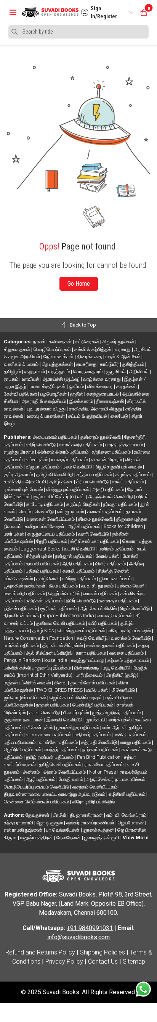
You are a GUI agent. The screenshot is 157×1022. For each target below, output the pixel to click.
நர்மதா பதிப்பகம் (120, 504)
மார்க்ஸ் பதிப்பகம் (22, 645)
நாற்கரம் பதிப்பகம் (100, 749)
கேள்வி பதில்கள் (21, 394)
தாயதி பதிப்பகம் (43, 564)
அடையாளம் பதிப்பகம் (55, 437)
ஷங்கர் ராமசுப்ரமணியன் (90, 823)
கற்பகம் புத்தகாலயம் (128, 660)
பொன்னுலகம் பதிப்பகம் (82, 630)
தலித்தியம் (133, 364)
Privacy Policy (64, 961)
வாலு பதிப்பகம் (136, 742)
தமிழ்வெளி (48, 578)
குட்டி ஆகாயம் (19, 474)
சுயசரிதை (87, 364)
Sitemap (134, 961)
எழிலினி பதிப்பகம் (127, 794)
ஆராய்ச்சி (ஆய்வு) (62, 379)
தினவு (61, 683)
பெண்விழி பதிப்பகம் (93, 705)
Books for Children (124, 526)
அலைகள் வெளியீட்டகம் (51, 519)
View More (136, 837)
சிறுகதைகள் (17, 349)
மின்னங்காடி (87, 668)
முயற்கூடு (96, 720)
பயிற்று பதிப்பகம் (79, 578)
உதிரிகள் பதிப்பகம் (45, 601)
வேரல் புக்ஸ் (108, 556)
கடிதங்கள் (127, 386)
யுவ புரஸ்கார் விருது (47, 409)
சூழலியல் (116, 371)
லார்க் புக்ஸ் (121, 720)
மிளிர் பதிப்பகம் (111, 564)
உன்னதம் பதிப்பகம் (118, 601)
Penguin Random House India (36, 660)
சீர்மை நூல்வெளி (96, 519)
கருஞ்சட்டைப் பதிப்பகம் (51, 534)
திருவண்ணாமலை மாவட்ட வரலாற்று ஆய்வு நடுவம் (55, 794)
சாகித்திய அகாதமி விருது (96, 409)
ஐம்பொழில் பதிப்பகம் (25, 697)
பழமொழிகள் (54, 394)
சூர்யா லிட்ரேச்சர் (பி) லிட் (60, 496)
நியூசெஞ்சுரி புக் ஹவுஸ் (119, 467)
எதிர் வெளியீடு (41, 444)
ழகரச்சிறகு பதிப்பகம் (78, 727)
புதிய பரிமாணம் (20, 742)
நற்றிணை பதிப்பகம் (112, 452)
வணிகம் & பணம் (22, 364)
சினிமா (11, 401)
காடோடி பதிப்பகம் (45, 504)
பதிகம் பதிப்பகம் (43, 571)
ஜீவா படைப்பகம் (116, 578)
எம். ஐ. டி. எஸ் (71, 511)
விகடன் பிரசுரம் (107, 459)
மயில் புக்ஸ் (97, 690)
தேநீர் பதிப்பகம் (52, 541)
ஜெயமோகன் (131, 823)
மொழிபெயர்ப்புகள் (53, 349)
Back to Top (82, 325)
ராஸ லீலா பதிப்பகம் (105, 764)
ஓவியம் (77, 386)
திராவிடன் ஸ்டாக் (22, 615)
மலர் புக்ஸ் (14, 534)
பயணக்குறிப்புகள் (48, 386)
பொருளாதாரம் (88, 371)
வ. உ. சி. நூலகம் (98, 586)
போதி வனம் (71, 779)
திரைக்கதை (90, 356)
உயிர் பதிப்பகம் (103, 623)
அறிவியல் (139, 371)
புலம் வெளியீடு (78, 467)
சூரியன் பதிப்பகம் (59, 608)
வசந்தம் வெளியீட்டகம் (95, 787)
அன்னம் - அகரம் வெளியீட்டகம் (55, 772)
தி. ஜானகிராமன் (87, 815)
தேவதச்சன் (38, 815)
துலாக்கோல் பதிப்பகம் (93, 683)
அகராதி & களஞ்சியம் (44, 401)
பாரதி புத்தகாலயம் (124, 444)
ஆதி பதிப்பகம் (77, 564)
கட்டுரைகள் (87, 341)
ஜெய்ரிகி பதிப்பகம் (23, 749)
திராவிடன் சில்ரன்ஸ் (63, 645)
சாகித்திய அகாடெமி (25, 481)
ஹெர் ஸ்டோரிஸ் (64, 593)
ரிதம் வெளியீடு (135, 608)
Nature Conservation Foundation (39, 638)
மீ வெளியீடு (124, 690)
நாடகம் (11, 379)
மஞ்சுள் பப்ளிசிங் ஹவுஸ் (28, 683)
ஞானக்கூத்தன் (99, 830)
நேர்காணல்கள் (59, 356)
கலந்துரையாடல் (103, 394)
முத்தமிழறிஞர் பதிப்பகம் (117, 712)
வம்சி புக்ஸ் (37, 459)
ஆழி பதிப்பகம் (41, 779)
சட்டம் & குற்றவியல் (88, 416)
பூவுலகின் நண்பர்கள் (25, 586)
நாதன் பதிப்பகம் (53, 705)
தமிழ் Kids (43, 630)
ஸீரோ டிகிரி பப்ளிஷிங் (130, 630)
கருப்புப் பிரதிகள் (83, 504)
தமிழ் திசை (62, 481)
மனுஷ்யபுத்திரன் (37, 837)
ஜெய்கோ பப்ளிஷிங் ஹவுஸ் (76, 697)
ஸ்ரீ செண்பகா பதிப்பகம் (95, 541)
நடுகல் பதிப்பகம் (21, 608)
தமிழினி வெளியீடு (55, 474)
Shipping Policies (102, 952)
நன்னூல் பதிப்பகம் (74, 556)
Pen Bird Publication (99, 757)
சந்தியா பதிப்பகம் (95, 474)
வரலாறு (123, 349)
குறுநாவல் (35, 371)
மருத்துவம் (59, 371)
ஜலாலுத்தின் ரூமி (102, 837)
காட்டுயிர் (110, 364)
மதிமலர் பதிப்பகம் (93, 734)
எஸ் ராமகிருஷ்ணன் (24, 830)
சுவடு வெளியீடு (93, 638)
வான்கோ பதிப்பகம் (59, 742)
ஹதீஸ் (77, 394)
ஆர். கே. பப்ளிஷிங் (99, 608)
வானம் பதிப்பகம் (100, 593)
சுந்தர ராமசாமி (19, 823)
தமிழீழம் (13, 371)
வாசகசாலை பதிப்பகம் (49, 734)
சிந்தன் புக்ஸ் (39, 556)
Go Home (78, 283)
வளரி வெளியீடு (94, 534)
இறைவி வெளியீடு (64, 720)
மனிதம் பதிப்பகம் (117, 549)
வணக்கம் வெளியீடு (131, 638)
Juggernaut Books (41, 549)
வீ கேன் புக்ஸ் (40, 727)
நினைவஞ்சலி (110, 401)
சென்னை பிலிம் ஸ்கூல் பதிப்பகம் (37, 802)
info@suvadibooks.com (78, 937)
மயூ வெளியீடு (117, 668)
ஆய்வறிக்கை (136, 394)
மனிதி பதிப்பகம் (130, 734)
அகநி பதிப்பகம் (109, 489)
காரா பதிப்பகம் (91, 653)
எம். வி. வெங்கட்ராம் (126, 815)
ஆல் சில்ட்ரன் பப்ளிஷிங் (50, 653)
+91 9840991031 (90, 928)
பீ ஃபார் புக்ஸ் (76, 712)
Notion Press (103, 772)
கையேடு (120, 416)
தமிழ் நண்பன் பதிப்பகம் (50, 757)
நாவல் (39, 341)
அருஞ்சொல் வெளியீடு (111, 496)
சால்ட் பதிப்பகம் (128, 481)
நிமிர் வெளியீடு (81, 601)
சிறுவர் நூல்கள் (119, 341)
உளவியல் (31, 379)
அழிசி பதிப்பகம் (84, 526)
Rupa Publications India (68, 615)
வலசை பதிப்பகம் (127, 653)
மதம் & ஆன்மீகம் (123, 356)
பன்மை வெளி (131, 586)
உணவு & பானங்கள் (46, 416)
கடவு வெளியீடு (45, 712)
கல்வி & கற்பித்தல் (93, 349)
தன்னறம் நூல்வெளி (101, 437)
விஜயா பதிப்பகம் (43, 467)
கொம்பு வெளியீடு (37, 511)
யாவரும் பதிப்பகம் (70, 459)
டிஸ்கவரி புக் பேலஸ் (24, 489)
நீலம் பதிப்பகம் (64, 586)
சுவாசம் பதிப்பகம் (105, 511)
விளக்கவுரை (100, 386)
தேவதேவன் (69, 837)
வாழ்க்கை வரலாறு (102, 379)
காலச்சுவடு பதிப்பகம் (81, 444)
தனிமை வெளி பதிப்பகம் (61, 623)
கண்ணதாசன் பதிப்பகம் (111, 645)
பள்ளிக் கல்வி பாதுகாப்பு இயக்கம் (38, 668)
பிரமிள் (60, 815)
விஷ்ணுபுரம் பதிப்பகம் (68, 489)
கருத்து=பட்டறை (88, 660)
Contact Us (103, 961)
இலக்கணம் (81, 401)
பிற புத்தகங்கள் (58, 364)
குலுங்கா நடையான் (24, 720)
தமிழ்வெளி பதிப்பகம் (60, 764)
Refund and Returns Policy (40, 952)
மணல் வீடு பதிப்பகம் (25, 593)
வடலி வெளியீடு (80, 549)
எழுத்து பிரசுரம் (19, 452)
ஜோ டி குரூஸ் (50, 823)
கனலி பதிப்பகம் (79, 571)
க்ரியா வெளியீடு (93, 481)
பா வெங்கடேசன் (63, 830)
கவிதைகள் (61, 341)
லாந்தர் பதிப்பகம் (62, 749)
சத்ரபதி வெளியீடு (99, 742)
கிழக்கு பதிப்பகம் (133, 474)
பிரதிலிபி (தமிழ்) (122, 675)
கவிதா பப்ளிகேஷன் (45, 526)
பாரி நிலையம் (90, 675)
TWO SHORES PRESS (60, 690)
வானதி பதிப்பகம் (115, 615)
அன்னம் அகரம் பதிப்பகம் (63, 452)
